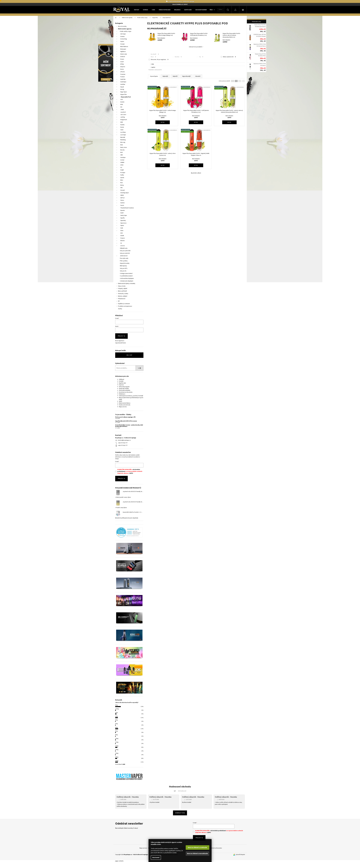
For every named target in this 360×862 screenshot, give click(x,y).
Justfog (122, 117)
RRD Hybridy (123, 266)
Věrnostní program (124, 387)
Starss (122, 200)
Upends (122, 210)
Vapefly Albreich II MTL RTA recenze (126, 421)
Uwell (121, 213)
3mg (116, 716)
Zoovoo (122, 246)
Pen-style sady (124, 258)
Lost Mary (123, 132)
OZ (121, 167)
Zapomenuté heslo (120, 343)
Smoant (122, 190)
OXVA (121, 165)
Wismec (122, 241)
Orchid (122, 160)
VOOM (122, 236)
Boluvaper (123, 49)
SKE (121, 188)
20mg (116, 761)
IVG (121, 107)
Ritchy (122, 185)
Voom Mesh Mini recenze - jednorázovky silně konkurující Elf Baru (129, 425)
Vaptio (122, 225)
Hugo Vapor (123, 92)
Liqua (121, 130)
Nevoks (122, 150)
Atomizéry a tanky (123, 294)
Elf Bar (122, 64)
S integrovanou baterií (126, 273)
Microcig (122, 142)
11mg (116, 742)
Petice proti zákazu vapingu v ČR (125, 417)
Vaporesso (123, 223)
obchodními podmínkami (218, 831)
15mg (116, 750)
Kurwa (122, 127)
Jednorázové (123, 256)
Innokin (122, 102)
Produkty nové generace (125, 306)
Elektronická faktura (124, 403)
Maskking (123, 140)
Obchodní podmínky (124, 390)
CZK (220, 10)
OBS (121, 155)
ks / (129, 355)
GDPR (120, 401)
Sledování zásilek (124, 388)
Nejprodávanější (186, 76)
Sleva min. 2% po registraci (159, 59)
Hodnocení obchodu (124, 405)
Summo (122, 203)
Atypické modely (124, 263)
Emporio (122, 67)
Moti (121, 145)
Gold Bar (122, 84)
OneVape (123, 157)
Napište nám (122, 383)
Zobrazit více (180, 813)
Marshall (122, 137)
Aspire (122, 41)
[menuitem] (136, 10)
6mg (116, 727)
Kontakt (121, 381)
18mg (116, 757)
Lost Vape (123, 135)
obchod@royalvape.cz (124, 440)
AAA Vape (123, 34)
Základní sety (123, 248)
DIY (119, 301)
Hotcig (122, 89)
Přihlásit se (121, 336)
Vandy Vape (123, 215)
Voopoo (122, 238)
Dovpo (122, 59)
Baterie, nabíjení (122, 296)
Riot (121, 183)
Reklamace (122, 394)
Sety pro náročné (125, 253)
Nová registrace (119, 341)
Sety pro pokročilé (125, 251)
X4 (121, 243)
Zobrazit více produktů (195, 47)
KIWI (121, 122)
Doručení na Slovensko (215, 848)
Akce (153, 57)
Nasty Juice (123, 147)
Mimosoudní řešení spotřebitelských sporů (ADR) (131, 398)
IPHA (121, 104)
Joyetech (123, 112)
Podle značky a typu (125, 31)
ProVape (122, 173)
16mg (116, 753)
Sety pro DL (123, 271)
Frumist (122, 77)
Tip (201, 57)
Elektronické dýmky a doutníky (126, 283)
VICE (121, 233)
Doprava (121, 385)
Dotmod (122, 57)
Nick (121, 152)
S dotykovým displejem (126, 281)
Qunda (122, 178)
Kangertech (123, 120)
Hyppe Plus (123, 94)
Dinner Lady (123, 54)
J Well (122, 110)
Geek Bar (123, 79)
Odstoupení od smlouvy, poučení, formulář (131, 396)
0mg (116, 705)
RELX (121, 180)
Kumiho (122, 125)
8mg (116, 731)
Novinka (178, 57)
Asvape (122, 44)
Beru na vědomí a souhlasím (197, 847)
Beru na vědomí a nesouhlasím (197, 853)
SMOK (122, 195)
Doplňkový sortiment (124, 304)
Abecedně (197, 76)
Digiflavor (123, 51)
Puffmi (122, 175)
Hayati (122, 87)
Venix (121, 231)
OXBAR (122, 162)
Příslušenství (121, 299)
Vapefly (122, 218)
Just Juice (123, 115)
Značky (120, 309)
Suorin (122, 205)
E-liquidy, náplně (122, 288)
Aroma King (123, 39)
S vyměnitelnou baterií (126, 276)
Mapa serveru (123, 407)
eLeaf (122, 62)
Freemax (122, 74)
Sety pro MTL (123, 268)
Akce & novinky (122, 26)
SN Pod (122, 198)
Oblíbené (121, 379)
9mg (116, 735)
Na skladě (155, 54)
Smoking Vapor (124, 193)
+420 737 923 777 (122, 443)
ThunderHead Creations (127, 208)
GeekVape (123, 82)
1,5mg (117, 709)
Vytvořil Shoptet (240, 855)
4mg (116, 720)
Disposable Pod (126, 97)
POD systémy (124, 261)
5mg (116, 724)
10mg (116, 738)
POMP (122, 170)
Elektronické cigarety (124, 29)
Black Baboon (124, 47)
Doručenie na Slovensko (126, 392)
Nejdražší (175, 76)
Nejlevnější (165, 76)
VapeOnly (123, 220)
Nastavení (155, 857)
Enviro (122, 69)
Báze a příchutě (122, 291)
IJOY (121, 99)
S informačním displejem (127, 278)
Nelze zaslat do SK (229, 57)
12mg (116, 746)
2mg (116, 712)
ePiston (122, 72)
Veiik (121, 228)
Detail (163, 122)
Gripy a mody (121, 286)
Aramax (122, 36)
